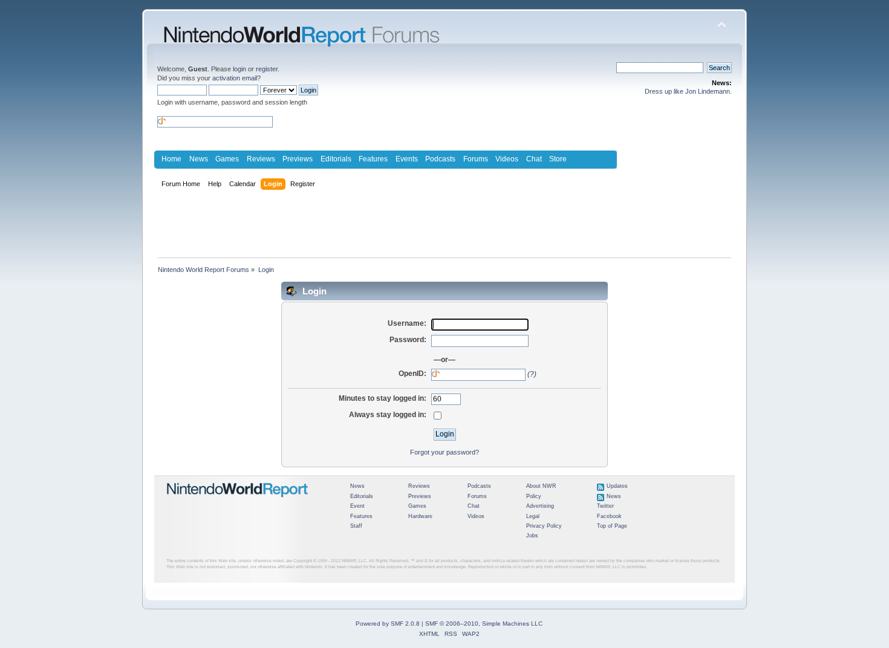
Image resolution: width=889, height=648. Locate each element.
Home (171, 159)
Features (373, 159)
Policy (533, 496)
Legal (532, 516)
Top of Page (612, 526)
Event (357, 506)
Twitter (605, 506)
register (267, 69)
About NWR (541, 486)
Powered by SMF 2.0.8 (388, 623)
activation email (234, 78)
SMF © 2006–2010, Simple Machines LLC (483, 623)
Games (227, 159)
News (198, 159)
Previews (297, 159)
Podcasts (440, 159)
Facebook (609, 516)
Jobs (532, 536)
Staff (356, 526)
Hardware (420, 516)
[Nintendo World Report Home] (237, 502)
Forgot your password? (444, 452)
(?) (531, 374)
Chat (534, 159)
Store (558, 159)
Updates (617, 486)
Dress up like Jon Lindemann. (688, 91)
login (239, 69)
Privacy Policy (544, 526)
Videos (506, 159)
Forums (475, 159)
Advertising (540, 506)
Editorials (336, 159)
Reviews (261, 159)
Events (407, 159)
